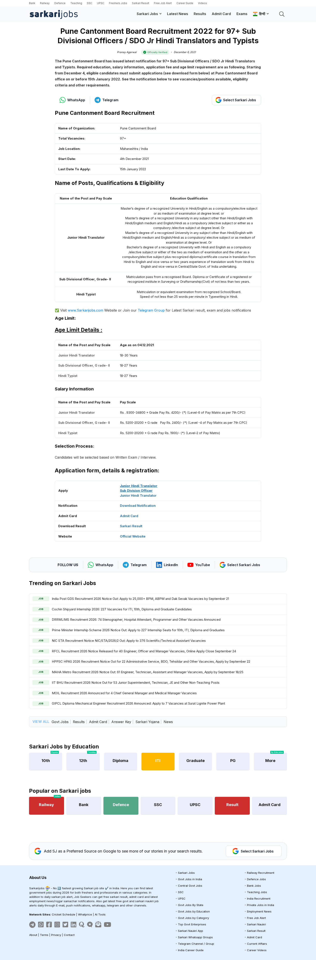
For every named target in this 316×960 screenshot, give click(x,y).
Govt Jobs (60, 722)
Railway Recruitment (260, 872)
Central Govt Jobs (190, 885)
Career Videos (257, 950)
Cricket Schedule (63, 914)
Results (200, 14)
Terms (44, 935)
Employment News (259, 911)
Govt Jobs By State (190, 905)
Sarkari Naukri (256, 924)
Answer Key (121, 722)
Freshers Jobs (118, 3)
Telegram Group (151, 310)
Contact (69, 935)
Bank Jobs (254, 885)
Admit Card (221, 14)
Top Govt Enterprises (192, 924)
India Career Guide (191, 950)
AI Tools (100, 914)
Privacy (56, 935)
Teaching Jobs (257, 892)
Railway (45, 3)
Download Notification (138, 506)
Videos (202, 3)
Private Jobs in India (260, 905)
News (168, 722)
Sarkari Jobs (147, 14)
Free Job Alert (163, 3)
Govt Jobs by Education (194, 911)
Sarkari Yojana (147, 722)
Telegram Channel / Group (196, 943)
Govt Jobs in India (190, 879)
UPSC (100, 3)
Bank (32, 3)
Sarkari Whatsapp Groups (195, 937)
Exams (241, 14)
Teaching (76, 3)
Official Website (133, 536)
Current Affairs (257, 943)
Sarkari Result (140, 3)
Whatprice (85, 914)
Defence (60, 3)
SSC (89, 3)
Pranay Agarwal (127, 52)
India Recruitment (258, 898)
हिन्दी (261, 14)
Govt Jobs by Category (193, 918)
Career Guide (184, 3)
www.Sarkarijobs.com (85, 310)
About (33, 935)
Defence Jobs (256, 879)
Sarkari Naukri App (190, 930)
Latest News (177, 14)
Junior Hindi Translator (138, 495)
